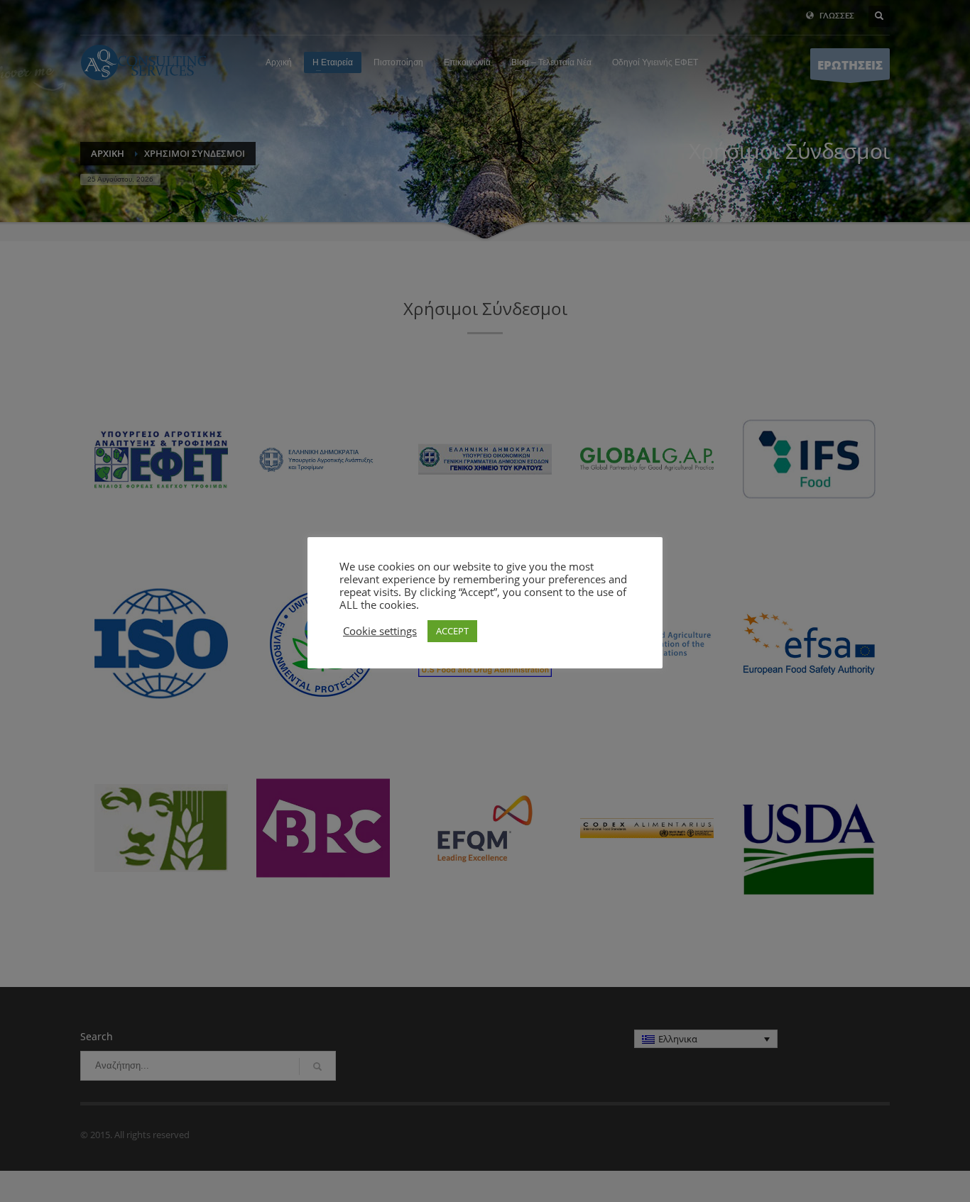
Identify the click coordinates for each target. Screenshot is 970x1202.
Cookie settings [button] (380, 630)
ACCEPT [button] (452, 630)
